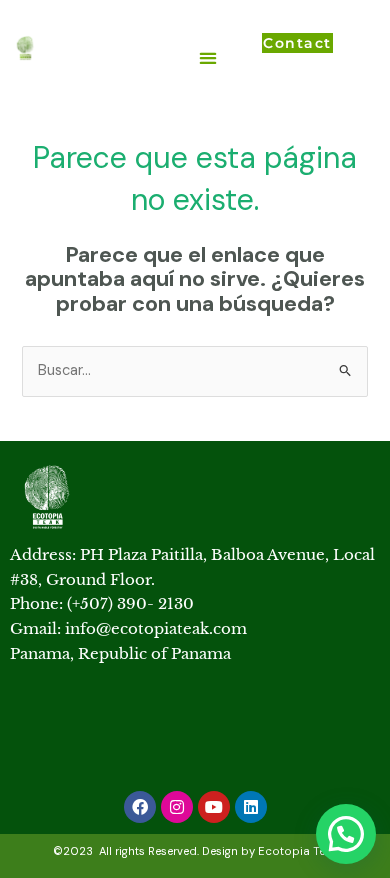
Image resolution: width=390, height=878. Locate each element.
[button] (207, 57)
